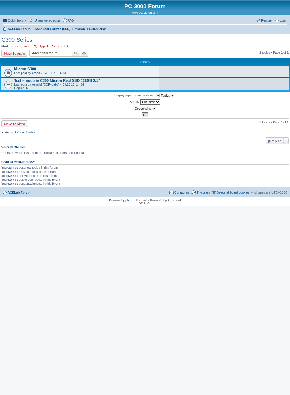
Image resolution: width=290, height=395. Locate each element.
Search (76, 53)
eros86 (37, 73)
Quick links (15, 20)
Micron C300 (25, 69)
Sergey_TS (60, 46)
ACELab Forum (19, 29)
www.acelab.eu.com (145, 12)
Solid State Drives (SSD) (53, 29)
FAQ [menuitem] (71, 20)
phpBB (130, 200)
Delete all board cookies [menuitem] (233, 192)
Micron (80, 29)
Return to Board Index (20, 132)
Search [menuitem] (285, 29)
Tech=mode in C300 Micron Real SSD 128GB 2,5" (57, 80)
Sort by (135, 101)
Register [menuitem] (267, 20)
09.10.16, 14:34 (73, 84)
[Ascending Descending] (145, 108)
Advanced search (84, 53)
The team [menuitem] (203, 192)
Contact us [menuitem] (181, 192)
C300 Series (97, 29)
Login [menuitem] (283, 20)
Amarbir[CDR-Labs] (45, 84)
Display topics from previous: (134, 95)
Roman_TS (28, 46)
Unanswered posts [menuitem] (48, 20)
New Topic (13, 53)
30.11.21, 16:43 (55, 73)
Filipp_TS (44, 46)
